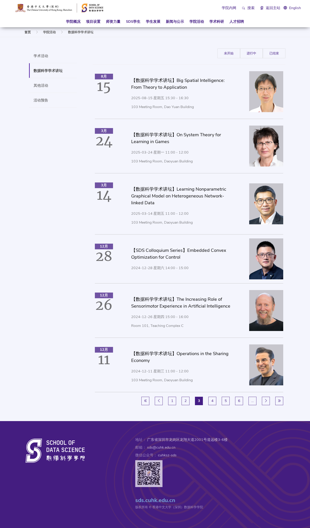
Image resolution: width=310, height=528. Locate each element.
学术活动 (41, 55)
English (295, 7)
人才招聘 (236, 21)
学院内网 (229, 7)
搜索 (250, 7)
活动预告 (41, 100)
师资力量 (113, 21)
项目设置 (93, 21)
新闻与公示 (175, 21)
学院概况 (73, 21)
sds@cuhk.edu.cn (161, 447)
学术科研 (216, 21)
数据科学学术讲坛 (48, 70)
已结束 (274, 53)
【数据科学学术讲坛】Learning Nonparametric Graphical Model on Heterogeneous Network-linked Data (178, 196)
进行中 (251, 53)
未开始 (229, 53)
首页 (28, 32)
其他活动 (41, 85)
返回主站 (272, 7)
